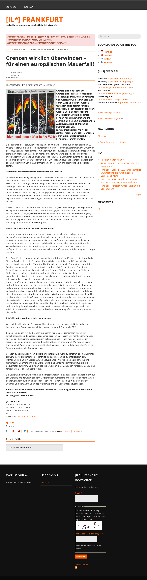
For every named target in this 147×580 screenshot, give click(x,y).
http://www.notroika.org (119, 78)
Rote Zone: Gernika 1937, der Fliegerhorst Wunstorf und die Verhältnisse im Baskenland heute (121, 172)
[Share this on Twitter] (25, 431)
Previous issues (81, 564)
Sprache (10, 422)
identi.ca (107, 51)
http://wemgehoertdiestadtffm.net (114, 87)
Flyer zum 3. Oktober (27, 416)
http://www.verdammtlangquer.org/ (115, 93)
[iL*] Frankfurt (34, 19)
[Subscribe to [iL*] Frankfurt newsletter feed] (91, 567)
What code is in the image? (89, 533)
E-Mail (78, 493)
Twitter (107, 58)
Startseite (11, 6)
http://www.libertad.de (129, 102)
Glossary (102, 136)
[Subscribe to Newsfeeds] (119, 209)
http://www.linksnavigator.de (112, 99)
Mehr (138, 194)
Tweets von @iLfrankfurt (109, 112)
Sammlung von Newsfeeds (113, 142)
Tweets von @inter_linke (109, 118)
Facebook (108, 62)
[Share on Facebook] (7, 431)
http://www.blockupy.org (119, 81)
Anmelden (65, 431)
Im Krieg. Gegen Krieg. (111, 159)
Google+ (107, 55)
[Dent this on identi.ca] (19, 431)
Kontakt (28, 6)
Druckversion (79, 431)
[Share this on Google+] (13, 431)
